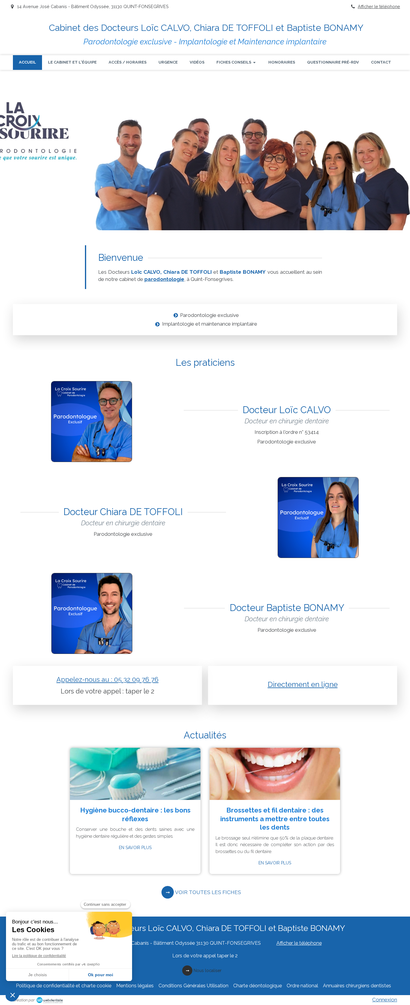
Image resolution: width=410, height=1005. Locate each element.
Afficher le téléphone (379, 6)
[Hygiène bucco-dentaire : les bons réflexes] (135, 774)
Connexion (384, 1000)
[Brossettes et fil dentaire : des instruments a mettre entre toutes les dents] (275, 774)
